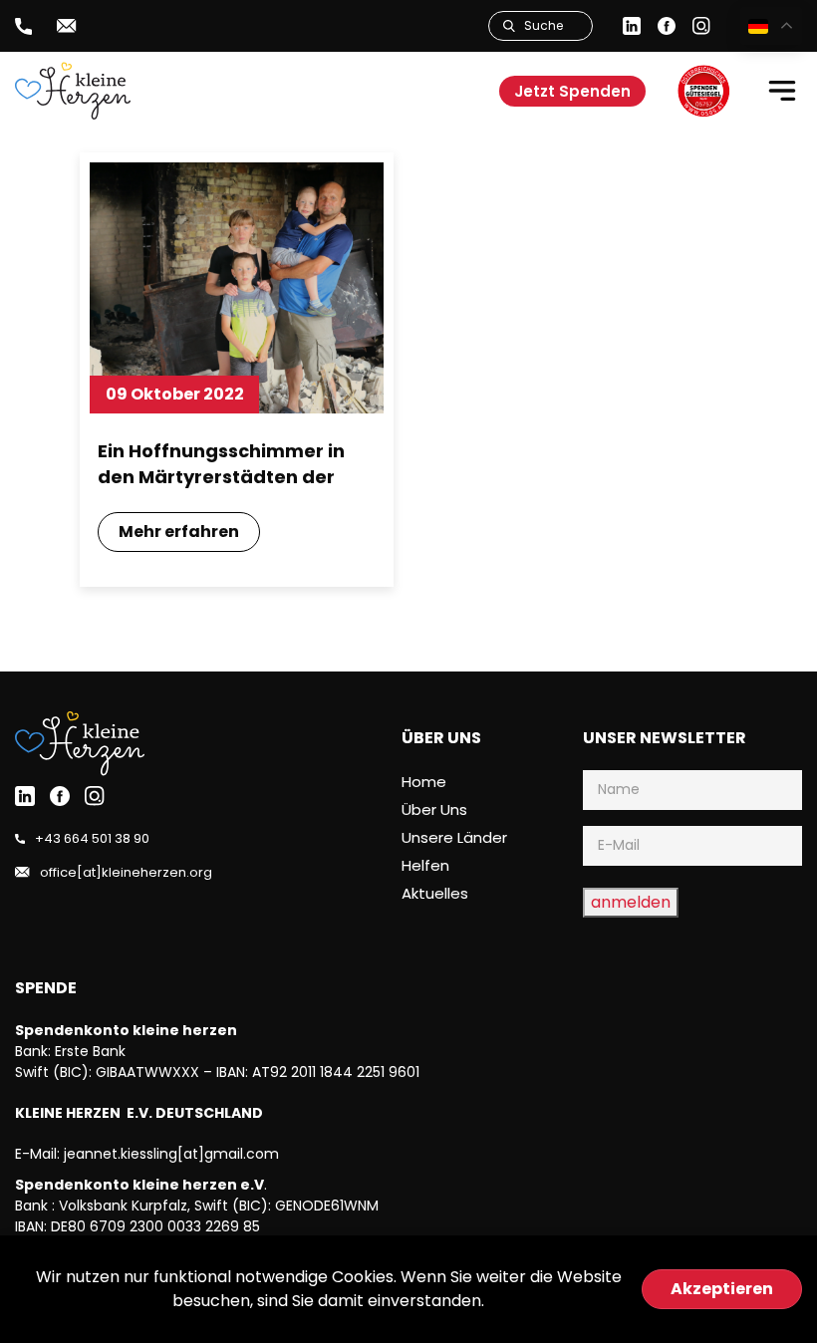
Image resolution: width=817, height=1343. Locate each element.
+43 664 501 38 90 (92, 838)
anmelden (631, 902)
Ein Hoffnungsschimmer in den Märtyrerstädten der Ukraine (221, 464)
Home (424, 781)
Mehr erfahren (179, 531)
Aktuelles (435, 893)
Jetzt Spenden (572, 91)
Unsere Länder (454, 837)
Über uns (434, 809)
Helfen (425, 865)
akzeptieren (722, 1288)
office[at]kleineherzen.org (126, 872)
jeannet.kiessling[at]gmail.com (171, 1154)
